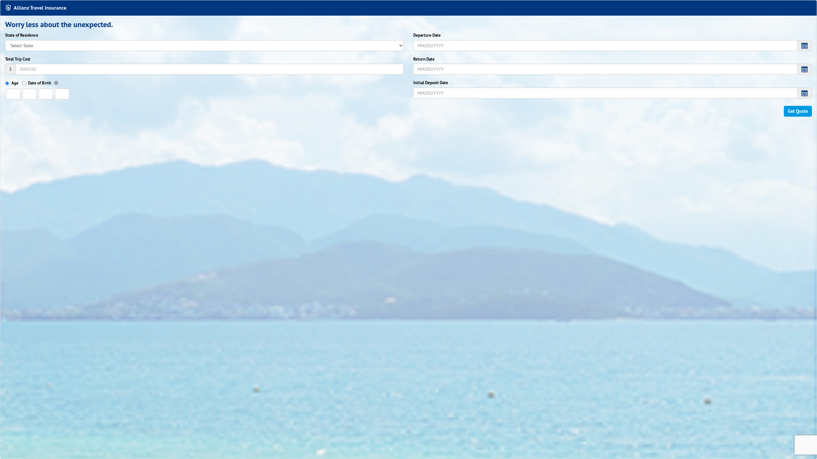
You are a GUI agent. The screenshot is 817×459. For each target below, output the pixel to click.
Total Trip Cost (17, 59)
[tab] (408, 8)
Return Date (424, 59)
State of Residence (21, 35)
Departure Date (427, 35)
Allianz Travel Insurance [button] (40, 7)
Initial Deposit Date (430, 82)
